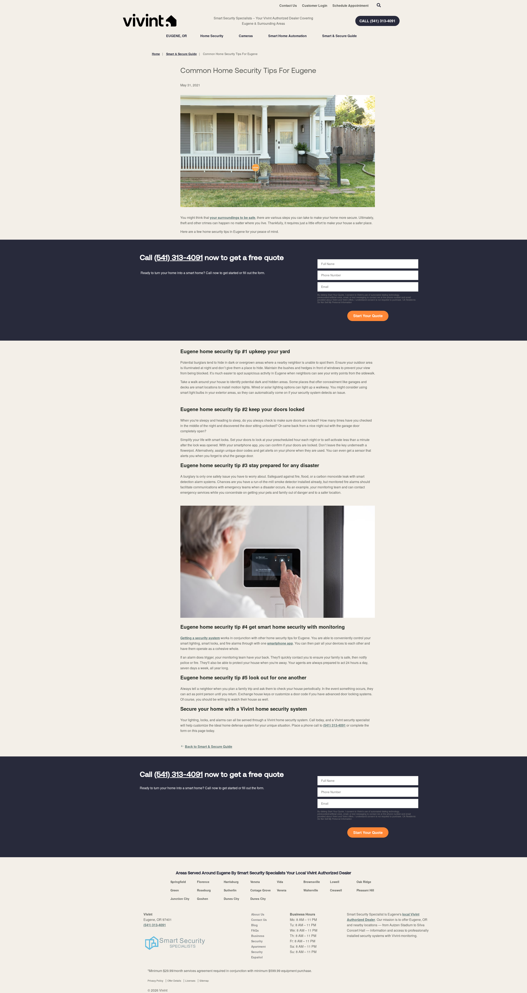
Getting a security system (200, 637)
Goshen (202, 899)
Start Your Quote (368, 315)
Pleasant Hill (365, 890)
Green (174, 890)
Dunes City (231, 899)
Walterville (310, 890)
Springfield (178, 882)
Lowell (334, 882)
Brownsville (311, 882)
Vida (280, 882)
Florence (203, 882)
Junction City (179, 899)
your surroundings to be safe (232, 217)
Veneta (255, 882)
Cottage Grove (260, 890)
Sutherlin (230, 890)
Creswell (336, 890)
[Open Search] (379, 5)
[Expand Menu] (225, 36)
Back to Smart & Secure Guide (208, 746)
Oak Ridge (364, 882)
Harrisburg (231, 882)
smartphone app (280, 643)
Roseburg (204, 890)
